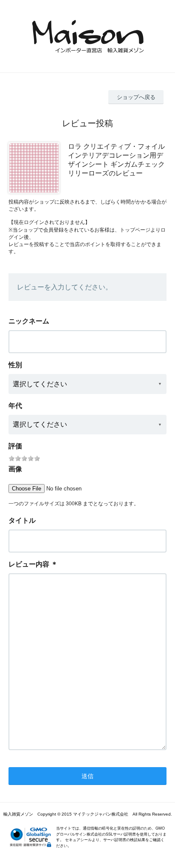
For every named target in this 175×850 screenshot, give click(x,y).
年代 (15, 405)
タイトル (22, 520)
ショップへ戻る (136, 97)
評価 (15, 446)
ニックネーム (28, 321)
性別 (15, 364)
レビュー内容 (28, 564)
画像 (15, 469)
